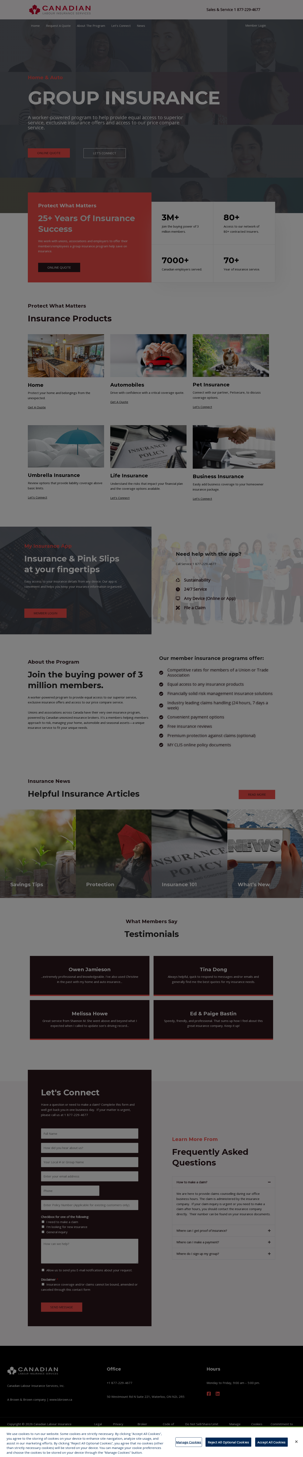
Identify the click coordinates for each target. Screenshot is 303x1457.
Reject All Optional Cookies (228, 1442)
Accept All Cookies (271, 1442)
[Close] (296, 1441)
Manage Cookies (188, 1442)
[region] (151, 1441)
